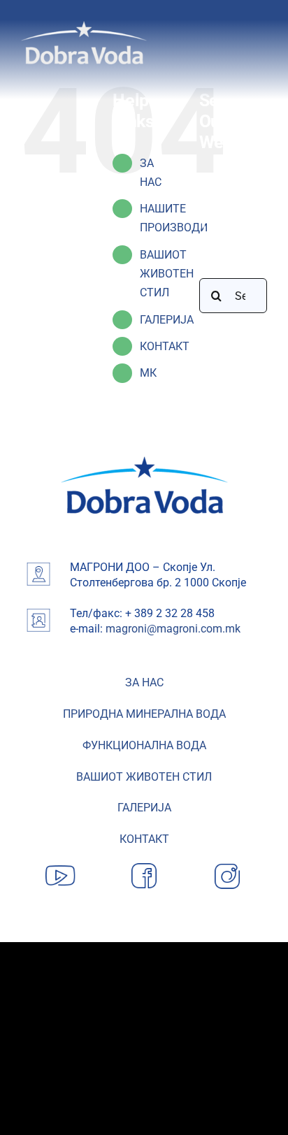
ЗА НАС (144, 682)
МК (148, 372)
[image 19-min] (144, 461)
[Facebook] (144, 863)
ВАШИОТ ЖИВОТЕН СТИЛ (167, 273)
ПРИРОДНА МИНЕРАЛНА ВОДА (144, 714)
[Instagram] (227, 863)
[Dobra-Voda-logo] (84, 26)
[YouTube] (60, 863)
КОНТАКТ (164, 346)
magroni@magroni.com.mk (173, 628)
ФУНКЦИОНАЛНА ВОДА (144, 745)
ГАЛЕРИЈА (167, 319)
